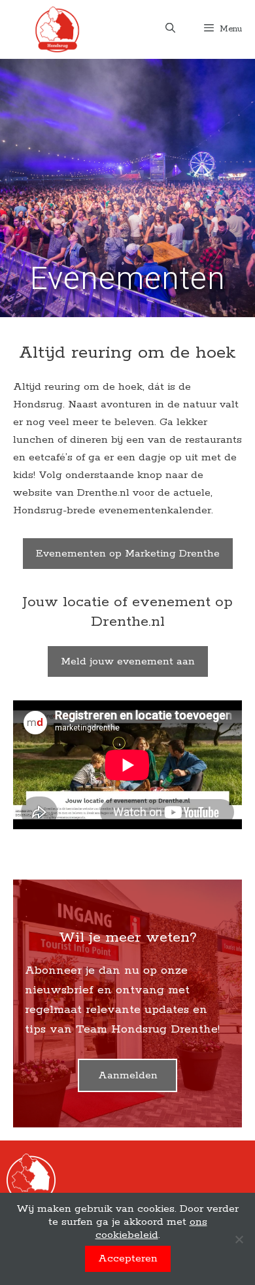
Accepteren (128, 1258)
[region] (127, 188)
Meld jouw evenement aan (128, 661)
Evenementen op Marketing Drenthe (128, 553)
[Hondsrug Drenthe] (57, 29)
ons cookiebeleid (151, 1228)
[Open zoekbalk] (169, 29)
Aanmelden (128, 1075)
